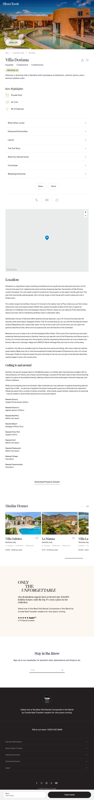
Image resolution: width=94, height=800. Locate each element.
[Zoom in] (85, 212)
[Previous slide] (83, 506)
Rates (40, 186)
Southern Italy (18, 53)
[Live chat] (57, 200)
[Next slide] (87, 506)
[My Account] (84, 3)
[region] (47, 240)
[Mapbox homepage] (11, 269)
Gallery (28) (13, 42)
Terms (53, 186)
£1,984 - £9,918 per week (13, 550)
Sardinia (32, 53)
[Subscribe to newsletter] (62, 669)
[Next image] (37, 523)
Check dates (70, 794)
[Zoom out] (85, 215)
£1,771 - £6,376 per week (50, 550)
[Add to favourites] (87, 60)
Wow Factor (11, 70)
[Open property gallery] (47, 24)
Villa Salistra (13, 539)
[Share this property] (82, 60)
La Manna (48, 539)
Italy (7, 53)
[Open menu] (89, 3)
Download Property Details (47, 482)
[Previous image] (10, 523)
